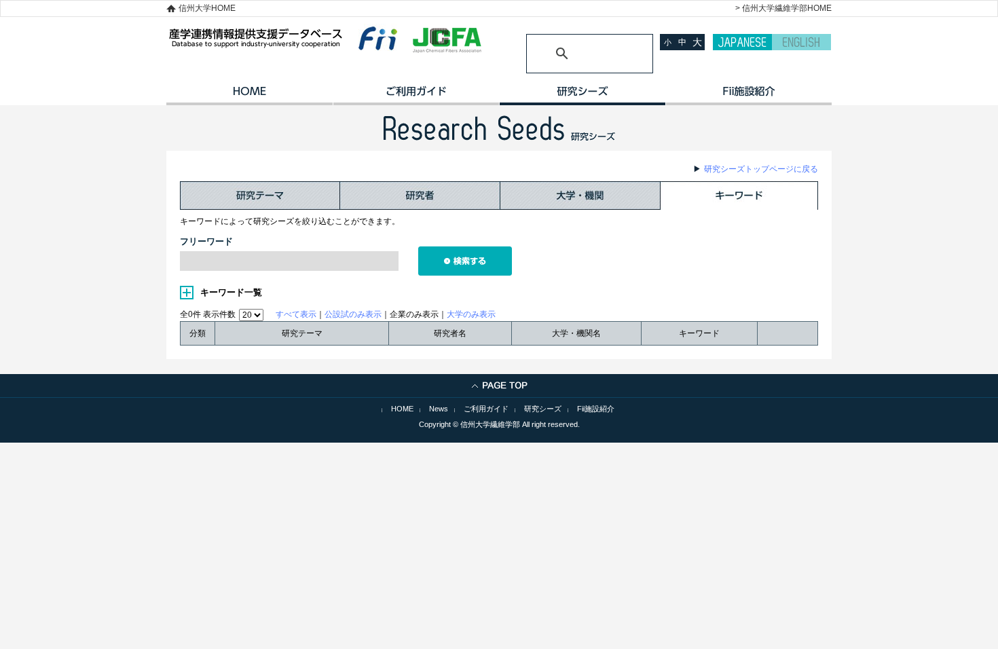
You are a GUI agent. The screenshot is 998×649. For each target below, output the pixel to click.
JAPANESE (742, 42)
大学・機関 (580, 195)
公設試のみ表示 (353, 314)
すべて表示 (296, 314)
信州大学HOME (207, 8)
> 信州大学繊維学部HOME (783, 8)
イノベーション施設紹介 (748, 96)
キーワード (739, 195)
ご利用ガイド (416, 96)
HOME (249, 96)
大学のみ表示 (471, 314)
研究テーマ (260, 195)
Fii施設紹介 (595, 409)
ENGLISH (801, 42)
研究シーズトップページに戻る (761, 169)
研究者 (420, 195)
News (438, 409)
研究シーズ (582, 96)
